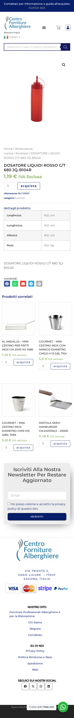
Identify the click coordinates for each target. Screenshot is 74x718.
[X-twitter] (33, 686)
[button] (63, 64)
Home (8, 149)
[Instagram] (41, 686)
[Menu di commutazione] (44, 27)
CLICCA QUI (37, 8)
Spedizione (35, 663)
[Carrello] (58, 27)
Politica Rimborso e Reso (35, 657)
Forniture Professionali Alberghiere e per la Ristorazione (34, 614)
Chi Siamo (35, 622)
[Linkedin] (48, 686)
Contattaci (35, 635)
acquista (29, 186)
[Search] (65, 47)
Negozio (35, 628)
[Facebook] (25, 686)
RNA (35, 669)
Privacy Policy (35, 651)
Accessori (22, 153)
